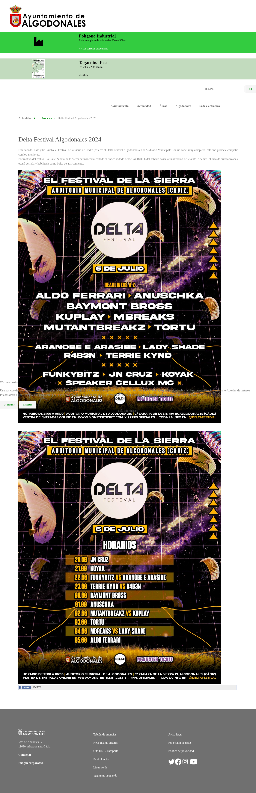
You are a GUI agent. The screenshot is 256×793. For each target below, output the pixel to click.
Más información (128, 410)
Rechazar (27, 404)
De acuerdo (9, 404)
